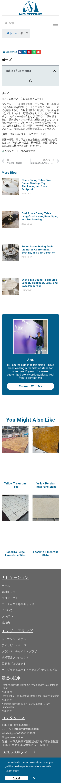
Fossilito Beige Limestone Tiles (15, 553)
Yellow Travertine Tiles (15, 485)
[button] (20, 52)
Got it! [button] (16, 778)
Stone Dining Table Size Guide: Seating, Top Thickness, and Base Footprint (36, 185)
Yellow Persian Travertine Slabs (45, 485)
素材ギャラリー (11, 592)
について (7, 610)
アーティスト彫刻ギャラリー (19, 604)
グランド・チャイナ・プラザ (19, 651)
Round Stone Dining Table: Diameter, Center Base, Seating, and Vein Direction (38, 249)
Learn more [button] (12, 770)
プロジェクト (10, 598)
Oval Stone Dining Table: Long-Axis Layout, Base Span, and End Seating (40, 216)
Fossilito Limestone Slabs (45, 553)
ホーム (13, 33)
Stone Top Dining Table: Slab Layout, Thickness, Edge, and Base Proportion (40, 283)
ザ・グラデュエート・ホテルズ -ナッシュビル (30, 669)
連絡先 (6, 622)
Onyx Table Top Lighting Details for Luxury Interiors (30, 695)
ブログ (6, 616)
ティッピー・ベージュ (15, 645)
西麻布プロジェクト (14, 663)
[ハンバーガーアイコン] (55, 24)
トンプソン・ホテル (14, 639)
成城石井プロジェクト (15, 657)
